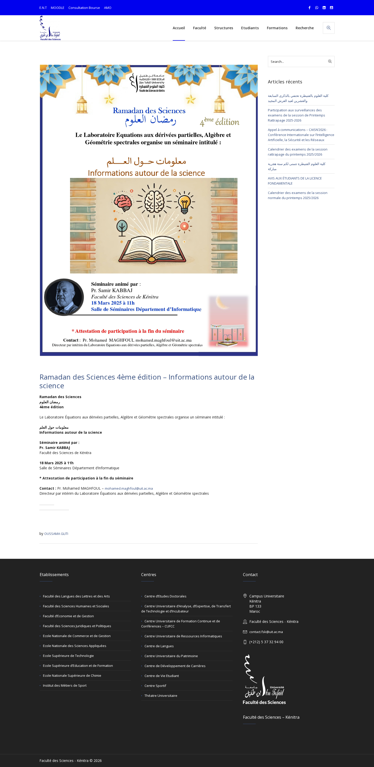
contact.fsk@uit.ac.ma (266, 631)
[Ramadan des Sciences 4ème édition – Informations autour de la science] (148, 210)
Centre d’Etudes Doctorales (165, 596)
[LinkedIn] (324, 8)
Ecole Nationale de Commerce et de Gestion (77, 636)
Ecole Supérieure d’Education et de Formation (78, 665)
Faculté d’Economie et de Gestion (68, 616)
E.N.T (43, 7)
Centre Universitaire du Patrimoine (171, 656)
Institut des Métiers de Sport (65, 685)
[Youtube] (331, 8)
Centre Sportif (155, 685)
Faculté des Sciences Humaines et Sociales (76, 606)
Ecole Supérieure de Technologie (68, 655)
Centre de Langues (159, 646)
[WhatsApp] (317, 8)
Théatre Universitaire (161, 695)
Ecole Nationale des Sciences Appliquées (74, 645)
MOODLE (57, 7)
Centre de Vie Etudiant (162, 675)
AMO (107, 7)
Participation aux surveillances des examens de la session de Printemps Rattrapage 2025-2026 (296, 115)
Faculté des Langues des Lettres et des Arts (76, 596)
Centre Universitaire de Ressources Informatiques (183, 636)
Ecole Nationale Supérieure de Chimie (72, 675)
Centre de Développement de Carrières (175, 666)
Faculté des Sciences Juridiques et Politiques (77, 626)
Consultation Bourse (84, 7)
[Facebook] (309, 8)
